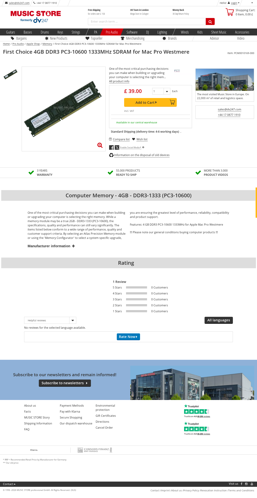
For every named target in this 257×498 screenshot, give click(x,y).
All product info (119, 81)
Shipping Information (38, 423)
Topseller (96, 38)
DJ (147, 32)
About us (30, 405)
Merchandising (135, 38)
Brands (172, 38)
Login (234, 3)
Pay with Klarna (70, 411)
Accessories (242, 32)
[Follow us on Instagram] (246, 484)
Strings (76, 32)
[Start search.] (210, 21)
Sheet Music (218, 32)
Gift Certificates (106, 416)
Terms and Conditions (241, 490)
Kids (200, 32)
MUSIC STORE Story (37, 417)
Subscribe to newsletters (63, 383)
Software (131, 32)
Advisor (214, 38)
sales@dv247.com (19, 3)
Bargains (21, 38)
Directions (102, 422)
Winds (185, 32)
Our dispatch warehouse (76, 423)
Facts (27, 411)
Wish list (142, 139)
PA (95, 32)
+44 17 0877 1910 (229, 115)
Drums (45, 32)
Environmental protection (105, 408)
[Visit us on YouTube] (252, 484)
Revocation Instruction (214, 490)
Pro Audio (112, 32)
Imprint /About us (171, 490)
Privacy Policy (191, 490)
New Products (58, 38)
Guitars (10, 32)
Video (240, 38)
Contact (8, 484)
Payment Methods (72, 405)
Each (175, 91)
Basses (28, 32)
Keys (60, 32)
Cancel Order (104, 428)
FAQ (26, 429)
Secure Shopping (71, 417)
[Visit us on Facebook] (241, 484)
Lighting (162, 32)
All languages (218, 320)
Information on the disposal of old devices (142, 155)
